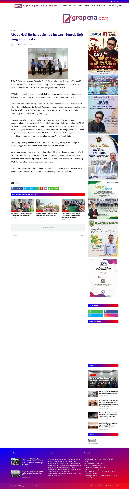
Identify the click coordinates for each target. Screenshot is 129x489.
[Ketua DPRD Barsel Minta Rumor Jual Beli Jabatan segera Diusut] (93, 394)
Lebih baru (15, 235)
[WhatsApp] (38, 188)
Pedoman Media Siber (97, 486)
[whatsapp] (95, 311)
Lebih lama (81, 235)
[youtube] (114, 1)
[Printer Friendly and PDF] (53, 188)
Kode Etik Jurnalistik (112, 486)
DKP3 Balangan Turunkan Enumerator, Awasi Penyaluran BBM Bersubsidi (22, 214)
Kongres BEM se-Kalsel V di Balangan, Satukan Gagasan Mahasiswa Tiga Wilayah (33, 473)
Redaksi (119, 6)
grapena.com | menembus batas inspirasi (32, 486)
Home (65, 6)
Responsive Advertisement (48, 227)
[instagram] (111, 315)
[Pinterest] (41, 188)
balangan (19, 30)
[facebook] (108, 1)
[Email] (45, 188)
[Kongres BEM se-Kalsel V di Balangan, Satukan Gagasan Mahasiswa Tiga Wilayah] (15, 473)
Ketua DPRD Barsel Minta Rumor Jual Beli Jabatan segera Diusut (108, 392)
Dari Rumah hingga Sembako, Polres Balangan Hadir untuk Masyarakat (46, 214)
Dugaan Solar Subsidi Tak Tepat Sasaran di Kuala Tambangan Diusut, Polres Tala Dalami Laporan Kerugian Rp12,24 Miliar (32, 461)
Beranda (13, 30)
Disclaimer (86, 486)
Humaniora (101, 6)
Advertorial (88, 6)
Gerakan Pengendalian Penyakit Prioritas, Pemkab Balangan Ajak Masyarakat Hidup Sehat (71, 215)
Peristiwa (72, 6)
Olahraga (110, 6)
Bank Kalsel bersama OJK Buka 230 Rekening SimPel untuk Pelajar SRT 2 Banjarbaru (108, 425)
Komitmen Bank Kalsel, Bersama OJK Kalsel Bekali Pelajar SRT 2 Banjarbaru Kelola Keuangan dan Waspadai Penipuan (108, 403)
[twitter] (111, 1)
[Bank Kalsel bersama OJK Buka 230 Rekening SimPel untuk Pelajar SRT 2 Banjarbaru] (93, 425)
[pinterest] (117, 1)
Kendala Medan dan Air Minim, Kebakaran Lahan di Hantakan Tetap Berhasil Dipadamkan (108, 414)
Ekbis (80, 6)
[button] (116, 6)
